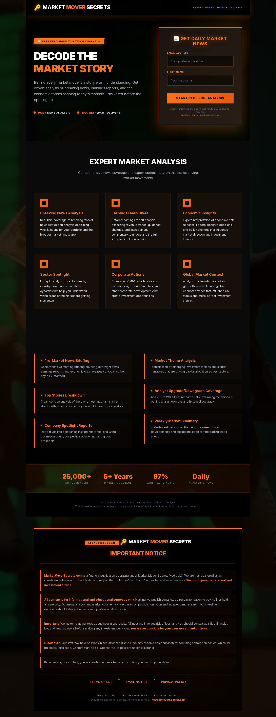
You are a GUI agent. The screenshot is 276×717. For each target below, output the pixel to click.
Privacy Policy (173, 682)
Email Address (178, 52)
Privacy (184, 115)
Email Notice (136, 682)
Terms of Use (101, 682)
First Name (175, 72)
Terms (193, 115)
